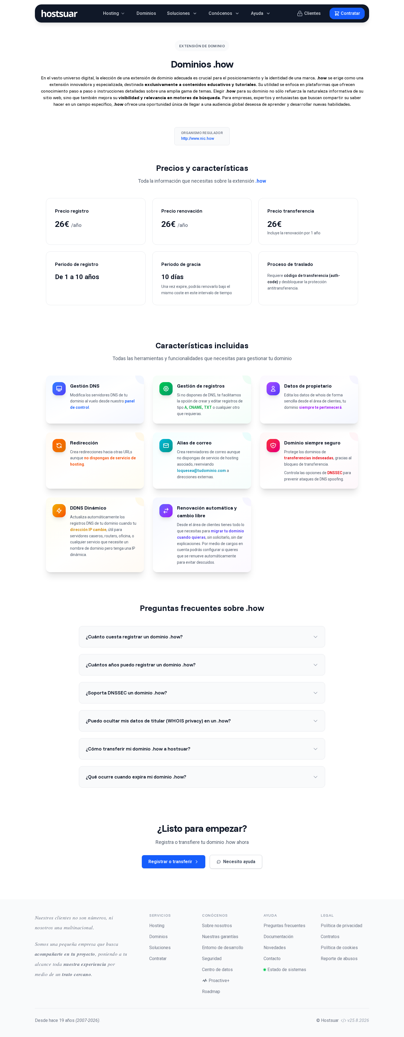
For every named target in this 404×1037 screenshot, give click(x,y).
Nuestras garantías (220, 936)
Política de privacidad (341, 925)
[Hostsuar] (58, 13)
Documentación (278, 936)
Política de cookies (339, 947)
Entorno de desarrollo (222, 947)
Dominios (146, 13)
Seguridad (212, 958)
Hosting (156, 925)
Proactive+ (219, 980)
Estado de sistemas (286, 969)
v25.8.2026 (358, 1020)
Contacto (272, 958)
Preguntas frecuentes (284, 925)
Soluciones (160, 947)
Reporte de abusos (339, 958)
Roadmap (211, 991)
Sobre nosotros (217, 925)
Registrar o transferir (170, 861)
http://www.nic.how (197, 138)
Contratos (330, 936)
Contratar (158, 958)
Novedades (275, 947)
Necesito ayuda (239, 861)
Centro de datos (217, 969)
